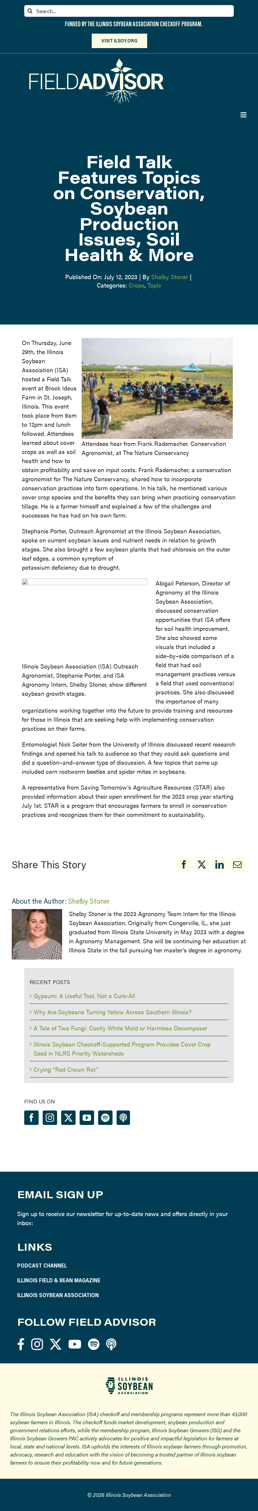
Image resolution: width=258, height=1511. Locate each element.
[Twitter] (68, 1117)
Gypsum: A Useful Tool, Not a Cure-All (84, 995)
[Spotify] (105, 1117)
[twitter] (55, 1344)
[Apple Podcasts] (123, 1117)
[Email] (237, 864)
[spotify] (93, 1344)
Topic (154, 285)
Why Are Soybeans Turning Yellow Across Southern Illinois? (112, 1012)
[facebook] (21, 1344)
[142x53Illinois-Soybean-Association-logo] (129, 1379)
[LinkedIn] (219, 864)
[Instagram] (50, 1117)
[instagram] (37, 1344)
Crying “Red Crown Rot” (66, 1069)
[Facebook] (184, 864)
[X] (202, 864)
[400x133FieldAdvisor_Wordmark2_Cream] (96, 61)
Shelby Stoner (169, 276)
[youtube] (74, 1344)
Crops (136, 285)
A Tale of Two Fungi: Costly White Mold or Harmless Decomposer (120, 1028)
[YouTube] (87, 1117)
